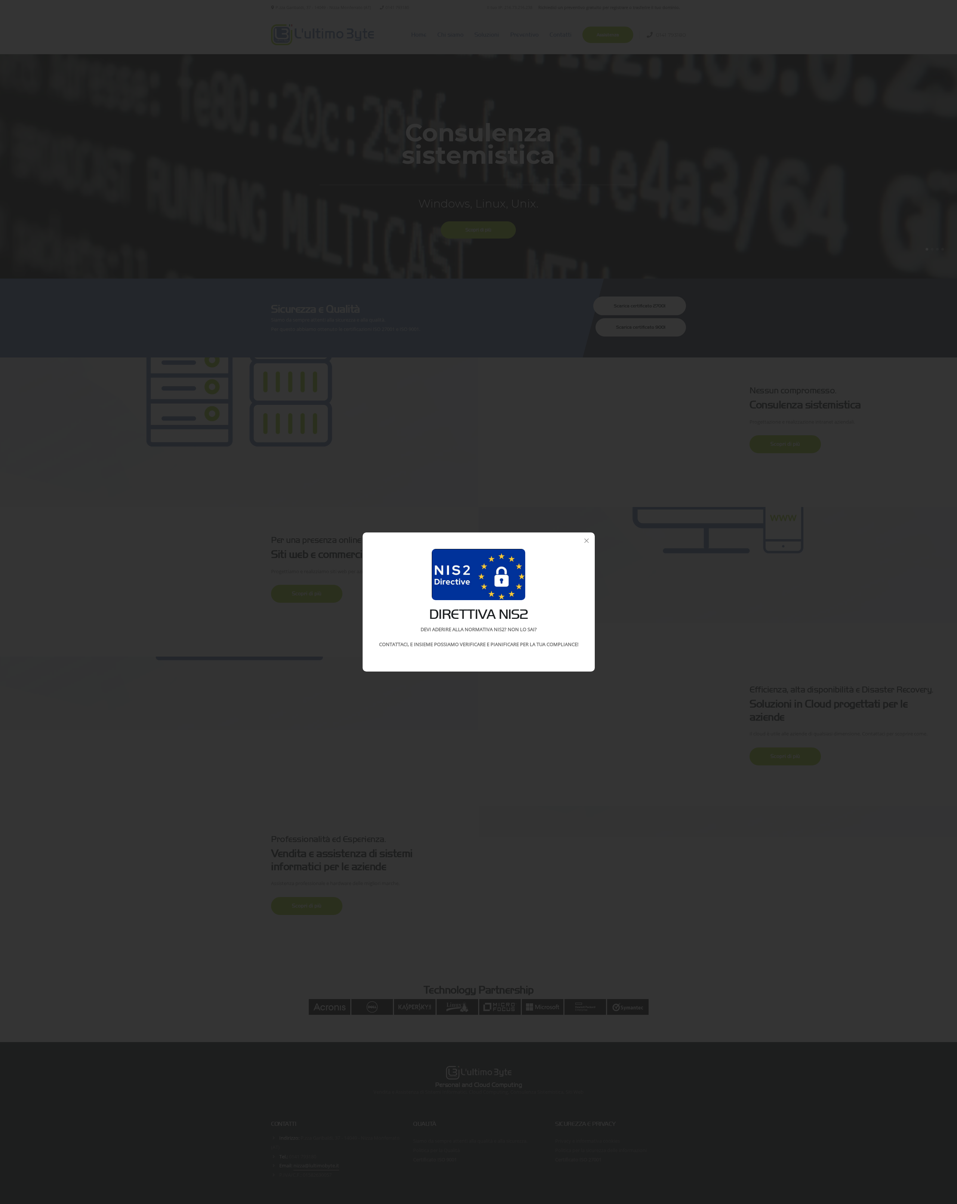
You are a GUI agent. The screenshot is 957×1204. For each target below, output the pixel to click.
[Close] (586, 540)
